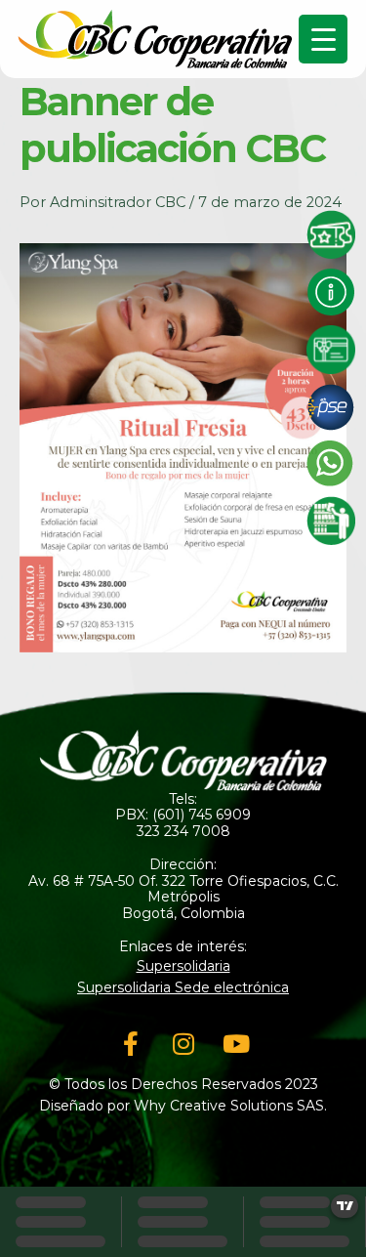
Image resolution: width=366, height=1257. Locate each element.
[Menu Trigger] (323, 39)
